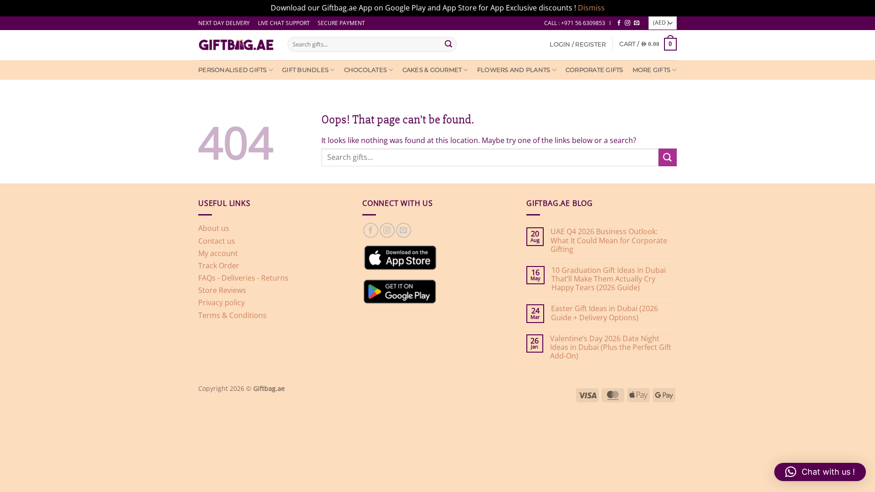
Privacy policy (221, 302)
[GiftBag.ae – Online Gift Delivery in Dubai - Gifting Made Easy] (236, 45)
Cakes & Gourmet (432, 70)
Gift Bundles (305, 70)
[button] (578, 44)
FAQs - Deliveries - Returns (243, 278)
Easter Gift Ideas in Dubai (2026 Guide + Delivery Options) (604, 313)
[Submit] (448, 44)
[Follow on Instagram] (627, 23)
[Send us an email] (636, 23)
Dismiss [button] (591, 8)
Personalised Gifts (232, 70)
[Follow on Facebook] (619, 23)
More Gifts (652, 70)
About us (213, 228)
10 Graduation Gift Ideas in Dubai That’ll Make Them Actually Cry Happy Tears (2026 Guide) (608, 279)
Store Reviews (222, 290)
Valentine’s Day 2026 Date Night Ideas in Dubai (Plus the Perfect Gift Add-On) (610, 347)
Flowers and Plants (514, 70)
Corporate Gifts (594, 70)
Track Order (218, 266)
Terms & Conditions (232, 315)
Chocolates (365, 70)
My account (218, 253)
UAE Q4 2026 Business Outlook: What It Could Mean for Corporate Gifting (609, 240)
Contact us (216, 241)
